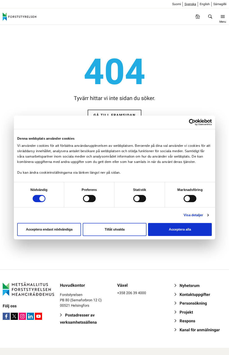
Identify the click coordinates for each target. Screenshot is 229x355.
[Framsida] (197, 17)
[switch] (89, 198)
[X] (14, 316)
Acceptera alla (180, 229)
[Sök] (210, 17)
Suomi (176, 4)
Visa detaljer (193, 215)
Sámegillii (219, 4)
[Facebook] (6, 316)
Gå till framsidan (114, 115)
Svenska (190, 4)
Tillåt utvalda (115, 229)
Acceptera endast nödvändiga (49, 229)
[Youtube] (38, 316)
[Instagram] (22, 316)
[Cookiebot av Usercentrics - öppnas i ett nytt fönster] (192, 122)
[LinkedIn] (30, 316)
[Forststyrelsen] (19, 16)
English (205, 4)
